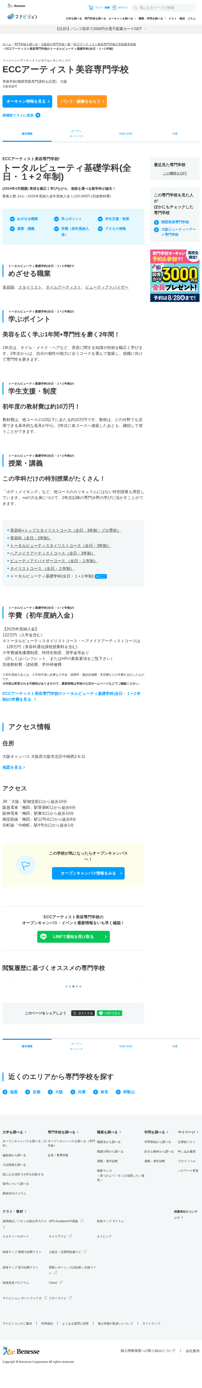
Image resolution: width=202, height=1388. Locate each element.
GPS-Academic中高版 (63, 1221)
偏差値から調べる (14, 1155)
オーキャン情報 (26, 101)
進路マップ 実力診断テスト (20, 1267)
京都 (36, 1092)
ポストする (85, 1013)
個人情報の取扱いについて (115, 1323)
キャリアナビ (58, 1236)
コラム (191, 18)
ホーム (6, 44)
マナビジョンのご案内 (17, 1323)
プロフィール (187, 1161)
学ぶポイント (71, 219)
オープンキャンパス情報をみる (88, 873)
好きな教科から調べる (159, 1151)
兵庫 (82, 1092)
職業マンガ (120, 1175)
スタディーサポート (15, 1236)
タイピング (104, 1236)
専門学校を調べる (95, 18)
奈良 (104, 1092)
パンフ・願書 (81, 101)
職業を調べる (107, 1132)
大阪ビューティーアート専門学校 (178, 231)
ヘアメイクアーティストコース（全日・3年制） (52, 553)
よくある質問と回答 (75, 1323)
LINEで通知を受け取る (73, 937)
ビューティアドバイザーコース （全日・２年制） (54, 561)
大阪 (59, 1092)
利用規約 (47, 1323)
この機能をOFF (175, 173)
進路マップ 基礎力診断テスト (22, 1252)
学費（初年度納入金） (75, 231)
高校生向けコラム (14, 1193)
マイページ (186, 1132)
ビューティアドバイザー (107, 287)
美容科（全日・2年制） (31, 538)
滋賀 (14, 1092)
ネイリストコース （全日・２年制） (42, 568)
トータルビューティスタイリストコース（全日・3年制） (60, 546)
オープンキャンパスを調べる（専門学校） (71, 1143)
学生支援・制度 (117, 219)
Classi (53, 1282)
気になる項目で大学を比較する (23, 1174)
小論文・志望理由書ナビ (65, 1252)
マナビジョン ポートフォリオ (22, 1298)
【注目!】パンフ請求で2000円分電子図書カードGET (98, 29)
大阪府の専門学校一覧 (55, 44)
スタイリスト (30, 287)
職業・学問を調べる (151, 18)
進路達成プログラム (15, 1282)
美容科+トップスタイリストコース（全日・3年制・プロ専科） (65, 530)
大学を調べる (74, 18)
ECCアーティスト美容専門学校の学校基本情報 (104, 44)
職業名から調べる (109, 1142)
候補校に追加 (18, 115)
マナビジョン (22, 17)
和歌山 (129, 1092)
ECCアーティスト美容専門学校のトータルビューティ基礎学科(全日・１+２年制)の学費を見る (71, 696)
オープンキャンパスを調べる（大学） (24, 1143)
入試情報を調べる (14, 1165)
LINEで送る (112, 1013)
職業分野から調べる (110, 1151)
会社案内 (193, 1351)
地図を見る (12, 767)
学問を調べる (154, 1132)
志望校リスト (187, 1142)
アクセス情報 (115, 229)
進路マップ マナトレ (110, 1221)
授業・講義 (25, 229)
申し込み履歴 (187, 1151)
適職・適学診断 (107, 1161)
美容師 (8, 287)
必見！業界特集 (58, 1155)
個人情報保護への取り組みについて (148, 1351)
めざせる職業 (27, 219)
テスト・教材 (177, 18)
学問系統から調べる (157, 1142)
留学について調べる (15, 1183)
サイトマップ (151, 1323)
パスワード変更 (188, 1170)
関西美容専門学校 (175, 222)
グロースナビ (58, 1298)
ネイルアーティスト (63, 287)
